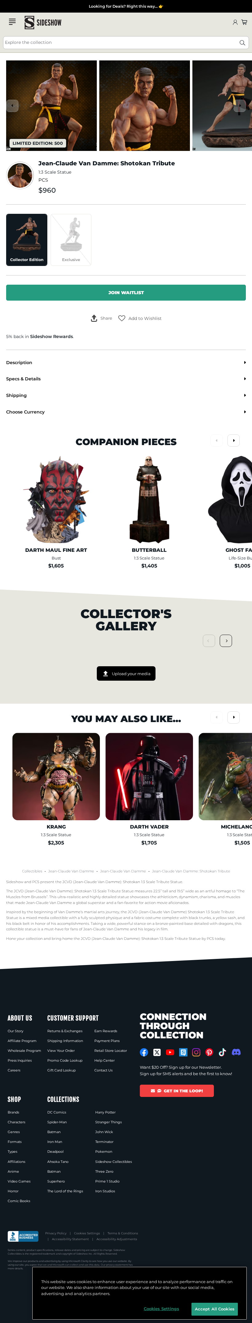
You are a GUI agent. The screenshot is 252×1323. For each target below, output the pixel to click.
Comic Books (19, 1201)
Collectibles (32, 871)
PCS (43, 180)
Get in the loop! (183, 1090)
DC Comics (56, 1112)
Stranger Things (108, 1122)
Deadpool (55, 1151)
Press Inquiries (20, 1060)
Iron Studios (105, 1191)
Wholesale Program (24, 1050)
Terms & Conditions (123, 1233)
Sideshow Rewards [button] (51, 336)
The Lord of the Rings (65, 1191)
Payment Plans (107, 1041)
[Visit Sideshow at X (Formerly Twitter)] (157, 1052)
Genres (14, 1132)
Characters (16, 1122)
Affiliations (16, 1162)
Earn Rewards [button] (105, 1031)
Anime (13, 1171)
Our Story (15, 1031)
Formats (15, 1142)
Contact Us (103, 1070)
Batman (54, 1132)
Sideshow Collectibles (113, 1162)
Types (12, 1151)
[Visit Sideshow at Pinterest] (209, 1052)
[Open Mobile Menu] (12, 22)
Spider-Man (57, 1122)
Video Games (19, 1181)
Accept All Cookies (214, 1308)
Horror (13, 1191)
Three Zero (104, 1171)
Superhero (56, 1181)
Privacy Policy (55, 1233)
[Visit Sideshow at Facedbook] (144, 1052)
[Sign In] (235, 22)
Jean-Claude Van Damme (71, 871)
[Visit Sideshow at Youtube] (170, 1052)
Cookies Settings (87, 1233)
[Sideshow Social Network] (183, 1052)
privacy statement (117, 1264)
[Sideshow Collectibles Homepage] (43, 23)
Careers (14, 1070)
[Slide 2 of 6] (144, 105)
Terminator (104, 1142)
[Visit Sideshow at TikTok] (222, 1052)
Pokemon (103, 1151)
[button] (140, 318)
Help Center (104, 1060)
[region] (139, 1293)
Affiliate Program (22, 1041)
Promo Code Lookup (64, 1060)
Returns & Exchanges (64, 1031)
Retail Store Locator (110, 1050)
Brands (13, 1112)
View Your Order (61, 1050)
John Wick (104, 1132)
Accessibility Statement (70, 1239)
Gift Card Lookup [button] (61, 1070)
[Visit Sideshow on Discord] (235, 1052)
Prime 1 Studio (107, 1181)
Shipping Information (65, 1041)
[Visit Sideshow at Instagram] (196, 1052)
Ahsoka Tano (58, 1162)
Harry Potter (105, 1112)
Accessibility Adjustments (116, 1239)
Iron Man (54, 1142)
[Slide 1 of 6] (51, 105)
